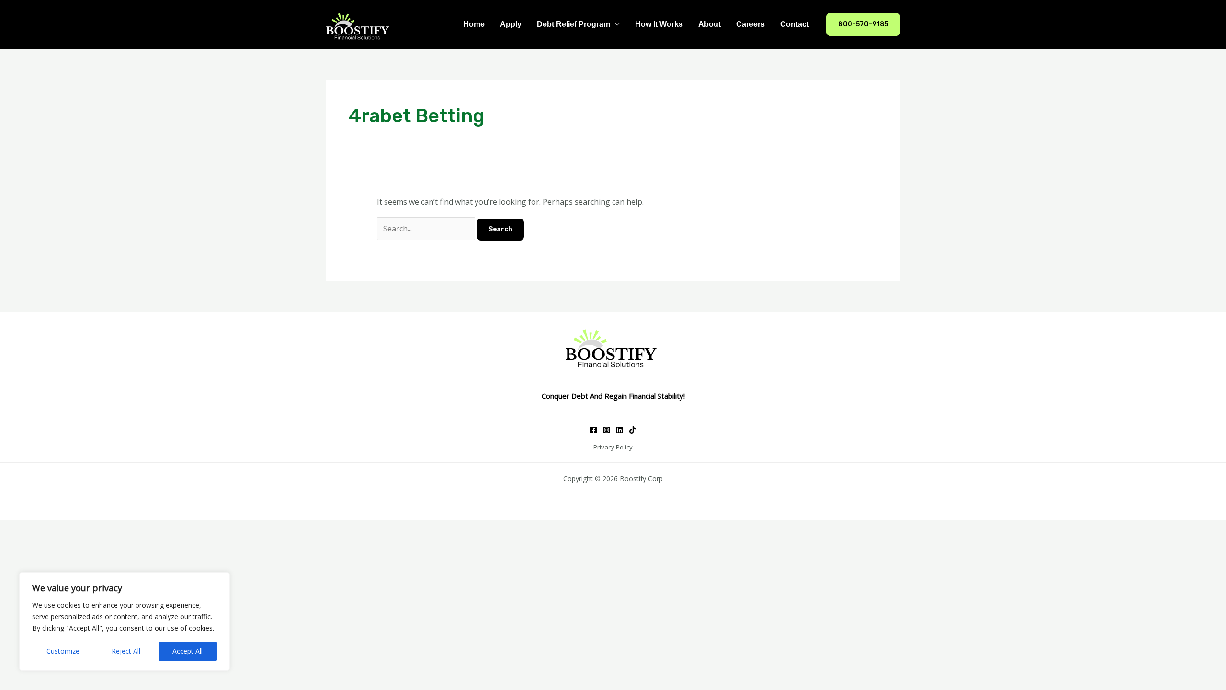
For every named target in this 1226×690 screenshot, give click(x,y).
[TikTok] (632, 430)
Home (474, 24)
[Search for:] (427, 228)
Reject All (126, 651)
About (709, 24)
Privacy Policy (613, 447)
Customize (62, 651)
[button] (863, 24)
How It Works (659, 24)
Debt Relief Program (573, 24)
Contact (794, 24)
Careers (750, 24)
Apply (511, 24)
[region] (124, 621)
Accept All (187, 651)
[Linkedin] (619, 430)
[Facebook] (593, 430)
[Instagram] (606, 430)
